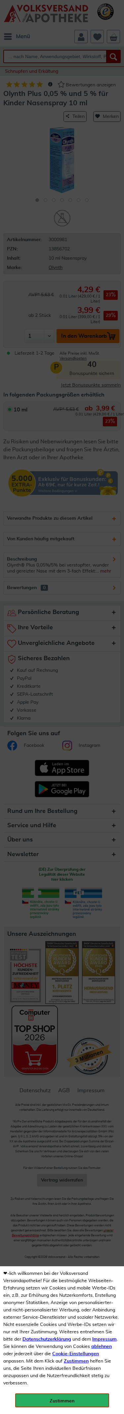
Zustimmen (76, 1361)
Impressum (104, 1339)
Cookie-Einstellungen (75, 1354)
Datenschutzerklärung (46, 1339)
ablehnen (101, 1346)
